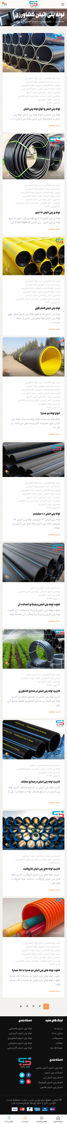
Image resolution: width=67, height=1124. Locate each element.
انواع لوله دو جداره (50, 413)
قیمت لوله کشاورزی (32, 89)
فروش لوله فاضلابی (51, 85)
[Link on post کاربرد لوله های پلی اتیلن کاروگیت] (33, 830)
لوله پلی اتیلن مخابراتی (20, 1043)
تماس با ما (57, 1033)
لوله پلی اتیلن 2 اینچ (36, 92)
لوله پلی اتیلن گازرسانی (19, 1048)
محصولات (58, 1038)
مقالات (59, 1043)
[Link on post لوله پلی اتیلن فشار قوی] (33, 256)
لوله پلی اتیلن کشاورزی (49, 99)
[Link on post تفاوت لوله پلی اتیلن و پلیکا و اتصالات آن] (33, 562)
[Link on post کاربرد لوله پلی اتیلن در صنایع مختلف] (33, 739)
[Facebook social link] (28, 1075)
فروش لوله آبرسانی (35, 81)
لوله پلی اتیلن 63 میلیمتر (46, 514)
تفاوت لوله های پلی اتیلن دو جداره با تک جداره (36, 970)
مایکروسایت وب (20, 1103)
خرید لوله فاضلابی (52, 78)
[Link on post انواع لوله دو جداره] (33, 357)
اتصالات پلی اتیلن (53, 1072)
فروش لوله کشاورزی (31, 85)
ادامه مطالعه (54, 125)
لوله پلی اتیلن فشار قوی (47, 308)
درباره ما (58, 1028)
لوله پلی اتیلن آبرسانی (50, 96)
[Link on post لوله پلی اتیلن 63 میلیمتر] (33, 459)
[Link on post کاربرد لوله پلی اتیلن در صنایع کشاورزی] (33, 649)
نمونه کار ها (57, 1048)
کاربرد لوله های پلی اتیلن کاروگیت (41, 869)
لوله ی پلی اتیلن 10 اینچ (47, 212)
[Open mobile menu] (62, 4)
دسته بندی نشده (52, 81)
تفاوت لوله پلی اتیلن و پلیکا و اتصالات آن (39, 604)
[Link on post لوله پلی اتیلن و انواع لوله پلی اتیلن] (33, 52)
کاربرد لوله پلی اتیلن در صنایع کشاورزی (39, 691)
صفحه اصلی (59, 21)
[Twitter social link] (22, 1075)
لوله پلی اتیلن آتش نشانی (49, 1068)
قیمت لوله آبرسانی (51, 89)
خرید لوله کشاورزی (34, 78)
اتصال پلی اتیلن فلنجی (51, 1087)
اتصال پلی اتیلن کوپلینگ (50, 1082)
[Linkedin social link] (22, 1081)
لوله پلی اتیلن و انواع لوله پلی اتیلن (42, 109)
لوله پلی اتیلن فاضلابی (28, 96)
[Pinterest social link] (28, 1081)
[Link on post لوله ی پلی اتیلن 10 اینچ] (33, 156)
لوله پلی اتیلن (53, 92)
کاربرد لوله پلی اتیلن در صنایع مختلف (40, 781)
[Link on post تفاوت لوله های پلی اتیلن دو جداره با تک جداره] (33, 917)
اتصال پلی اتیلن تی (53, 1077)
